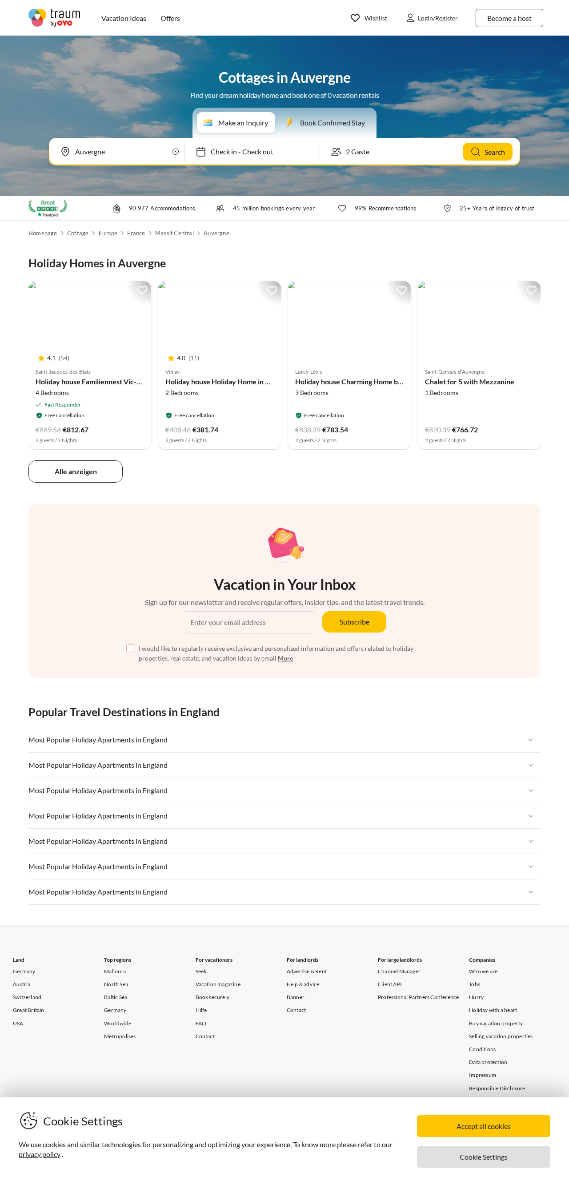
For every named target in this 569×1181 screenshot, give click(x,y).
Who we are (483, 971)
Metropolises (120, 1036)
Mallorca (115, 971)
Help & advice (303, 984)
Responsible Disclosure (497, 1088)
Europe (108, 233)
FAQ (201, 1023)
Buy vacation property (496, 1023)
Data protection (488, 1062)
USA (18, 1023)
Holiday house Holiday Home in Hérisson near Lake (245, 381)
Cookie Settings (484, 1157)
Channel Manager (399, 971)
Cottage (77, 233)
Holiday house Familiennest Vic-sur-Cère (100, 381)
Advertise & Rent (307, 971)
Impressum (482, 1075)
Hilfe (201, 1010)
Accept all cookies (484, 1126)
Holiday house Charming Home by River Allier (367, 381)
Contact (205, 1036)
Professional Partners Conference (418, 997)
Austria (21, 984)
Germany (24, 971)
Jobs (474, 984)
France (136, 233)
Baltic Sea (115, 997)
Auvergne (216, 233)
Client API (390, 984)
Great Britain (28, 1010)
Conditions (482, 1049)
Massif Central (174, 233)
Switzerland (27, 997)
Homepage (42, 233)
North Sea (116, 984)
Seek (201, 971)
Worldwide (117, 1023)
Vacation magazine (218, 984)
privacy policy (39, 1154)
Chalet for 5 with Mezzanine (469, 381)
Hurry (476, 997)
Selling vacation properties (501, 1036)
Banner (296, 997)
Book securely (213, 997)
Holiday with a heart (493, 1010)
